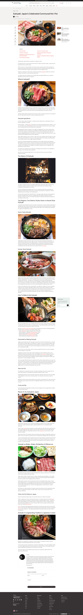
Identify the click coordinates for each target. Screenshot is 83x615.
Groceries (26, 598)
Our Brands (50, 598)
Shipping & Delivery (64, 597)
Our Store (50, 609)
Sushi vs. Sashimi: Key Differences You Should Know (65, 29)
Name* (28, 575)
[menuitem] (26, 6)
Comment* (29, 579)
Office (44, 5)
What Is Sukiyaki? (22, 50)
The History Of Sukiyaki (23, 52)
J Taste (26, 597)
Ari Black (27, 554)
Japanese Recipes (51, 601)
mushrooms (44, 354)
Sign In (38, 597)
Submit (41, 586)
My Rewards (39, 606)
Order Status (39, 601)
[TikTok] (13, 601)
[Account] (66, 3)
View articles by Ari (29, 565)
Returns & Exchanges (64, 598)
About (54, 5)
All (26, 5)
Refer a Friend (51, 606)
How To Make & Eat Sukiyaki (24, 57)
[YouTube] (21, 599)
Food (17, 10)
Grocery (30, 5)
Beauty (34, 5)
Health (38, 5)
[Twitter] (15, 599)
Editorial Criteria (51, 603)
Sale (56, 5)
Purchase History (39, 603)
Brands (50, 5)
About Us (50, 597)
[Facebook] (13, 599)
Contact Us (62, 601)
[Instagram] (17, 599)
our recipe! (44, 245)
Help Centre (63, 600)
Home (41, 5)
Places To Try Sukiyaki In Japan (42, 50)
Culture (14, 10)
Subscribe (68, 305)
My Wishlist (38, 600)
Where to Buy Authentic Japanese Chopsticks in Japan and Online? (65, 34)
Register (38, 598)
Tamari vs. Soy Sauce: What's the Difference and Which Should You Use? (66, 40)
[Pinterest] (19, 599)
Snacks (26, 600)
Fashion (47, 5)
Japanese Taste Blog (52, 600)
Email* (43, 575)
